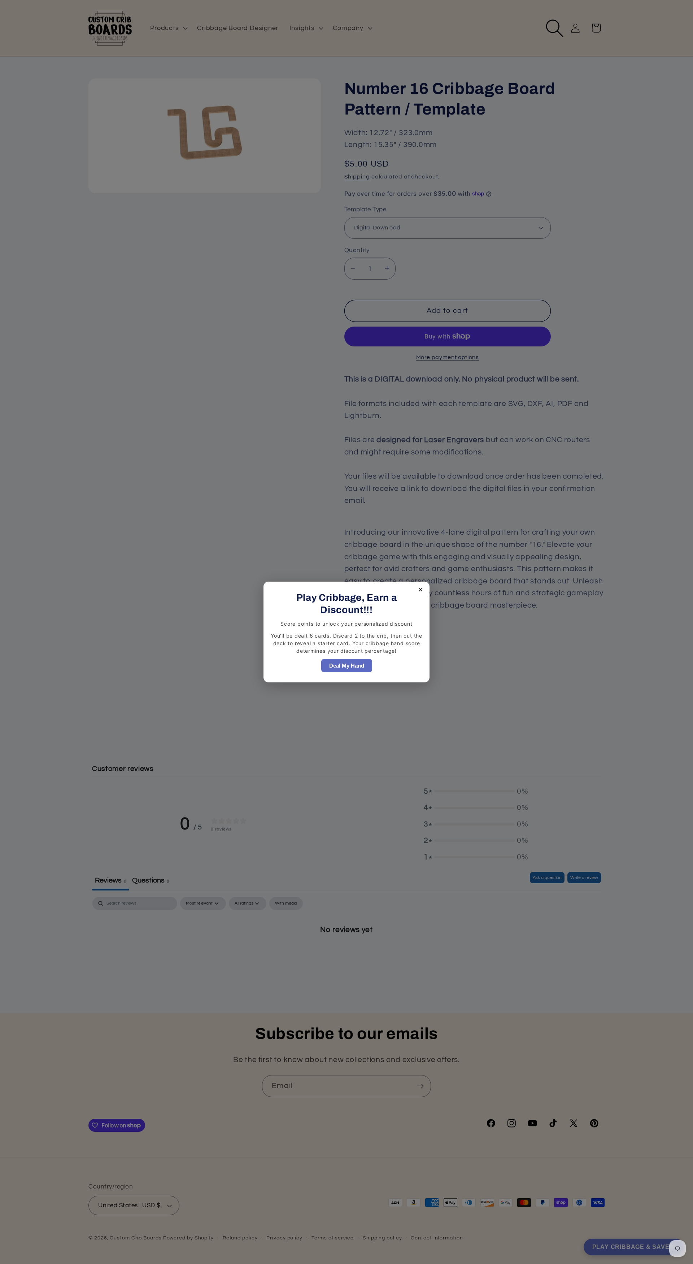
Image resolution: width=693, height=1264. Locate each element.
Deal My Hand (346, 666)
